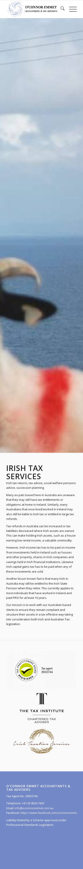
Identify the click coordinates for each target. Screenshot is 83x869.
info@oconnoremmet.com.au (34, 808)
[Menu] (71, 9)
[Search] (60, 9)
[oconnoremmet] (34, 9)
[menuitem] (60, 9)
